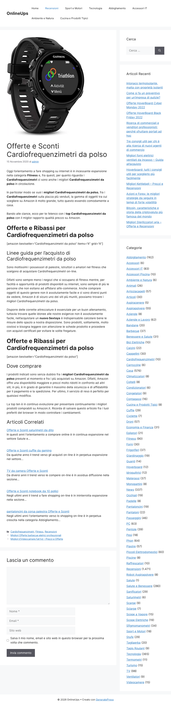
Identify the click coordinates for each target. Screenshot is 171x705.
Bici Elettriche (135, 342)
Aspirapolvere (135, 308)
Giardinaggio (135, 455)
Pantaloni (132, 512)
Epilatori (131, 433)
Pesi (129, 535)
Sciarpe (131, 608)
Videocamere (135, 682)
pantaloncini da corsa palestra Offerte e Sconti (38, 511)
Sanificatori (133, 591)
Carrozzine (133, 365)
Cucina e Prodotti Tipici (74, 18)
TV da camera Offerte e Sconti (27, 470)
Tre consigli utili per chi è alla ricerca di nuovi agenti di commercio (143, 146)
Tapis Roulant (135, 648)
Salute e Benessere (139, 586)
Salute (130, 580)
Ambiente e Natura (43, 18)
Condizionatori (136, 387)
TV (128, 671)
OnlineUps (17, 13)
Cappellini (132, 353)
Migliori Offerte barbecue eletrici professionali (36, 535)
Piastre (131, 546)
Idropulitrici (133, 472)
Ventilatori (133, 676)
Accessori (132, 263)
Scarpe (131, 603)
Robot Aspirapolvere (140, 574)
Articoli (131, 297)
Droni (129, 421)
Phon (129, 540)
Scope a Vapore (137, 614)
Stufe (130, 637)
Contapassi (133, 399)
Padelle (131, 501)
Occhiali (131, 495)
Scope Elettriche (137, 620)
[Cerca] (159, 51)
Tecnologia (95, 8)
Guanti (130, 461)
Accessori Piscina (138, 274)
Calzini (130, 348)
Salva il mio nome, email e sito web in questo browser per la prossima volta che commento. (57, 640)
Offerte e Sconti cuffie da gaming (29, 450)
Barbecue (132, 331)
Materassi (133, 478)
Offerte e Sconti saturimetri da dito (30, 430)
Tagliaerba (133, 642)
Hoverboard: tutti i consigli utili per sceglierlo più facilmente (144, 174)
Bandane (132, 325)
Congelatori (134, 393)
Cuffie (130, 410)
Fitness (39, 531)
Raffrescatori (135, 563)
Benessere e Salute (139, 336)
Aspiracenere (135, 302)
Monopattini (134, 484)
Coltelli (130, 382)
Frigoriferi (132, 450)
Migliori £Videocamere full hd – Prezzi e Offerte (37, 539)
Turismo (131, 665)
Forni (129, 444)
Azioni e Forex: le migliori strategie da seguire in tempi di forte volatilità (143, 198)
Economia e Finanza (139, 427)
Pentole (131, 529)
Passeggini (133, 518)
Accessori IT (139, 8)
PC (128, 523)
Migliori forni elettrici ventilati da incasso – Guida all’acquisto (144, 160)
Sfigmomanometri (138, 625)
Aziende (131, 314)
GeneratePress (105, 699)
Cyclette (131, 416)
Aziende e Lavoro (138, 319)
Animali (131, 285)
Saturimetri (133, 597)
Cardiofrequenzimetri (22, 531)
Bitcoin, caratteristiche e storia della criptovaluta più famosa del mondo (144, 212)
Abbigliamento (117, 8)
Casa (129, 370)
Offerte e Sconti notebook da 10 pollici (32, 491)
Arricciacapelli (135, 291)
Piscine (131, 557)
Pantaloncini (134, 506)
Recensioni (51, 8)
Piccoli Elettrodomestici (141, 552)
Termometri (134, 659)
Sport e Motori (73, 8)
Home (35, 8)
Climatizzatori (135, 376)
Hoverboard (134, 467)
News (130, 489)
